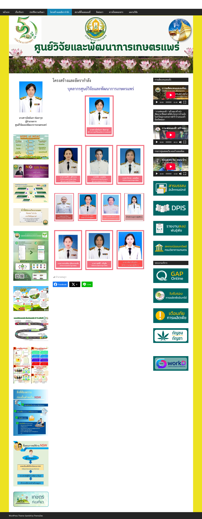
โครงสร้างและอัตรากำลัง (59, 12)
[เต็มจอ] (184, 102)
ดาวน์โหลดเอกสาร (116, 12)
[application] (170, 95)
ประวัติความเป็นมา (37, 12)
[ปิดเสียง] (180, 102)
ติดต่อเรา (99, 12)
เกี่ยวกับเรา (19, 12)
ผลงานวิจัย (133, 12)
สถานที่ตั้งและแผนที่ (82, 12)
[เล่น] (156, 102)
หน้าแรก (6, 12)
